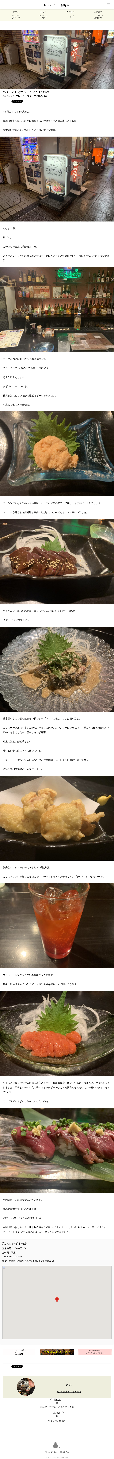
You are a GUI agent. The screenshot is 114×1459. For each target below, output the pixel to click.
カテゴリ (70, 12)
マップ (71, 16)
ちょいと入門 (43, 16)
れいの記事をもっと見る (69, 1391)
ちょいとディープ (16, 16)
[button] (57, 1300)
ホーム (16, 12)
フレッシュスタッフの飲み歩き (31, 96)
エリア (43, 12)
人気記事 (98, 12)
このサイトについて (98, 16)
